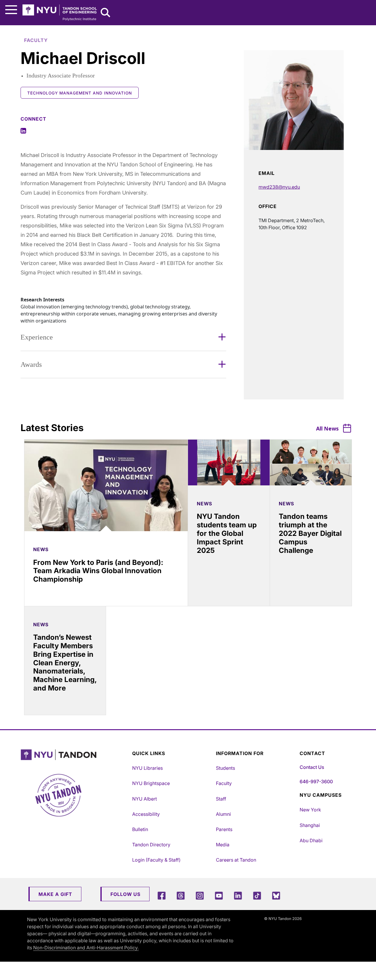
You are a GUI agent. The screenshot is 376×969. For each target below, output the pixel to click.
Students (225, 768)
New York (310, 810)
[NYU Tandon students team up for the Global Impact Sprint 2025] (229, 462)
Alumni (223, 814)
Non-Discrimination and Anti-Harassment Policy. (86, 948)
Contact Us (312, 767)
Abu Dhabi (311, 840)
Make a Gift (55, 894)
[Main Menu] (11, 10)
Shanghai (310, 825)
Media (222, 845)
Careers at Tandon (236, 860)
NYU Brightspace (151, 783)
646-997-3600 (316, 781)
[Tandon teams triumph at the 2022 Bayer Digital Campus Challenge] (311, 462)
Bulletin (140, 829)
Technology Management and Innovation (79, 93)
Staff (221, 799)
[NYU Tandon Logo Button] (75, 755)
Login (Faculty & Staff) (156, 860)
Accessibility (146, 814)
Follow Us (125, 894)
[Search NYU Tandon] (106, 13)
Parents (224, 829)
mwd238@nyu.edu (279, 187)
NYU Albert (144, 799)
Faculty (224, 783)
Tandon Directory (151, 845)
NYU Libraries (147, 768)
